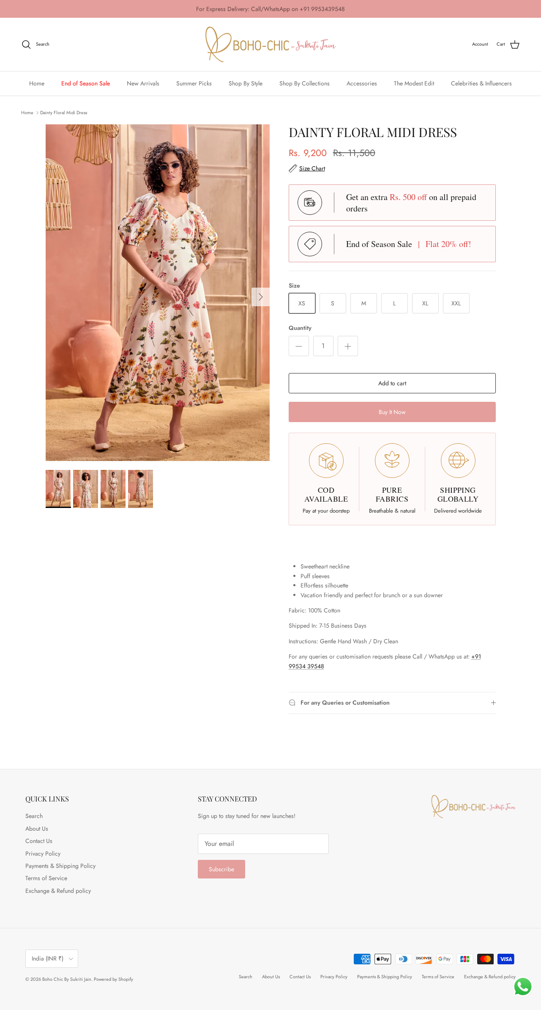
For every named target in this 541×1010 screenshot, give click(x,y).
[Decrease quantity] (299, 346)
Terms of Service (46, 878)
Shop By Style (245, 83)
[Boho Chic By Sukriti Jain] (270, 44)
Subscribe (221, 869)
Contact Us (38, 841)
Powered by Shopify (113, 979)
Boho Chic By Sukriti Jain (66, 979)
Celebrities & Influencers (481, 83)
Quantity (300, 328)
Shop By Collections (304, 83)
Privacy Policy (42, 853)
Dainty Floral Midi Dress (63, 112)
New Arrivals (143, 83)
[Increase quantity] (348, 346)
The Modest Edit (414, 83)
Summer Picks (194, 83)
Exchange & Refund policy (58, 890)
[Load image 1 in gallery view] (158, 292)
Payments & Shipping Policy (60, 866)
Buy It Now (392, 412)
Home (36, 83)
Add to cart (392, 383)
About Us (36, 828)
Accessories (362, 83)
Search (34, 816)
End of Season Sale (85, 83)
